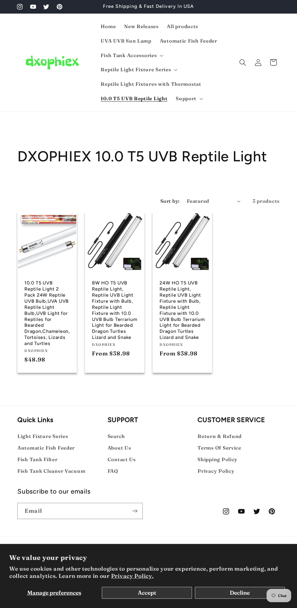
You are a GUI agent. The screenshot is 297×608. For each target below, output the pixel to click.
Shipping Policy (218, 459)
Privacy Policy (216, 471)
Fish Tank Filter (37, 459)
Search (116, 436)
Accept (147, 592)
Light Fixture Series (42, 436)
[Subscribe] (134, 511)
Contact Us (122, 459)
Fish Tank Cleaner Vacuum (51, 471)
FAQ (113, 471)
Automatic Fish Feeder (46, 448)
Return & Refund (220, 436)
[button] (131, 55)
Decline (240, 592)
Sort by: (170, 201)
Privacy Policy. (132, 575)
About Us (119, 448)
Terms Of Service (219, 448)
